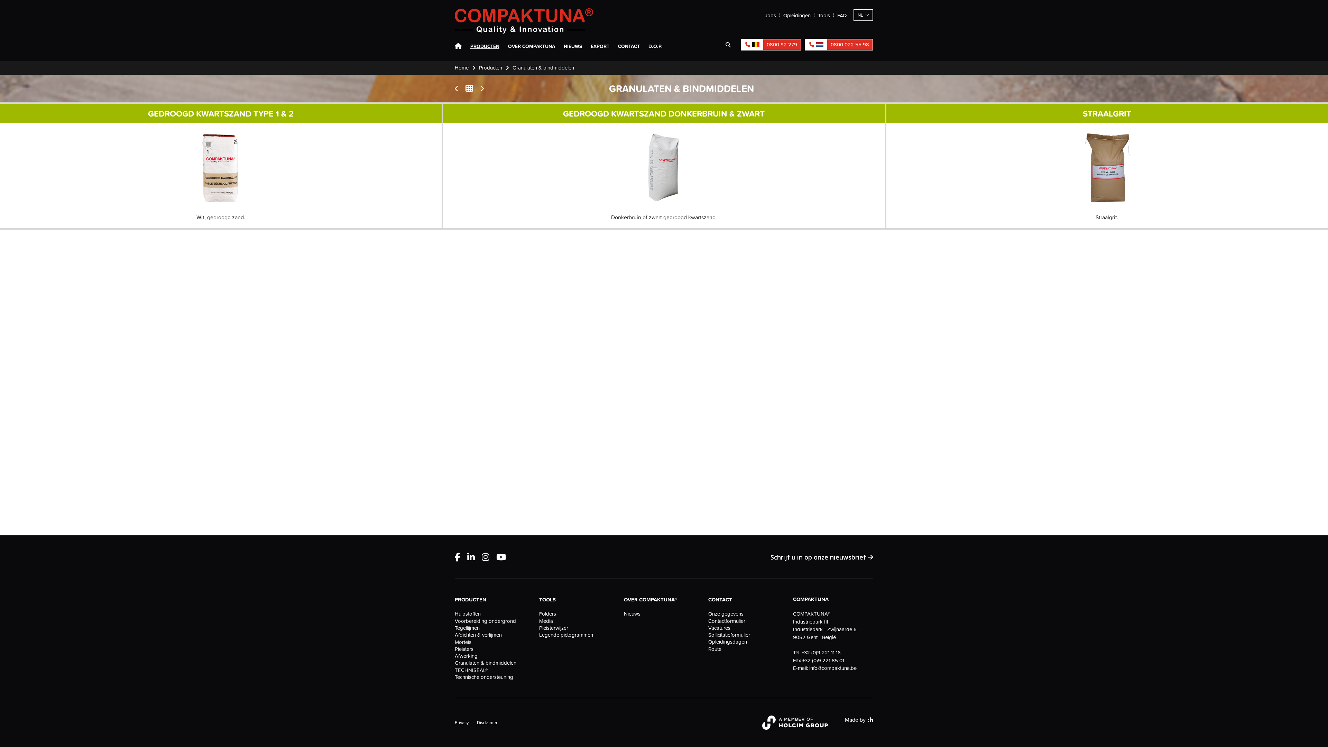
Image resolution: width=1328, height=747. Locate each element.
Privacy (462, 722)
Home (458, 46)
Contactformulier (726, 621)
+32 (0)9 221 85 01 (823, 660)
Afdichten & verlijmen (478, 634)
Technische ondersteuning (484, 677)
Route (714, 649)
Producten (484, 46)
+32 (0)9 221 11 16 (821, 652)
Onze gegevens (726, 613)
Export (600, 46)
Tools (824, 15)
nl (860, 15)
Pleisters (464, 649)
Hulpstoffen (468, 613)
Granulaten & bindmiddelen (485, 663)
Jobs (770, 15)
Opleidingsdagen (727, 641)
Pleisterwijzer (553, 628)
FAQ (842, 15)
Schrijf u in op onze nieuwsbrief (819, 557)
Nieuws (573, 46)
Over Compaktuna (531, 46)
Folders (547, 613)
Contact (629, 46)
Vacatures (719, 628)
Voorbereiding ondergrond (485, 621)
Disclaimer (487, 722)
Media (546, 621)
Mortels (463, 642)
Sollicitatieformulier (729, 634)
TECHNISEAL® (471, 670)
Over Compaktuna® (650, 600)
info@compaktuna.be (833, 668)
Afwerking (466, 656)
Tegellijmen (467, 628)
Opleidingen (797, 15)
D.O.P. (655, 46)
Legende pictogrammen (566, 634)
